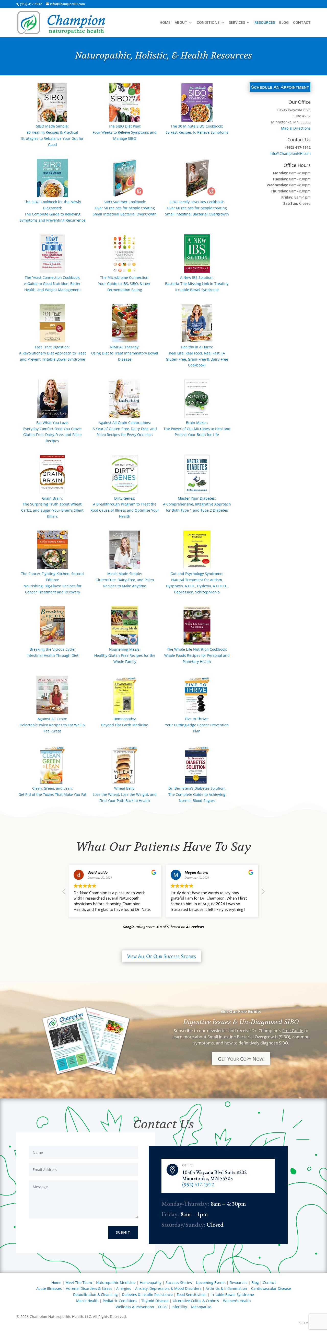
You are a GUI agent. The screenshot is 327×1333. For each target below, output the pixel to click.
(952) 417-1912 (198, 1184)
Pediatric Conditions (120, 1300)
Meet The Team (78, 1282)
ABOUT (181, 23)
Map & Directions (296, 128)
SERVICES (237, 23)
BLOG (284, 23)
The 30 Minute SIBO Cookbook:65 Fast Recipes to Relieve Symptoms (197, 129)
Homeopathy (150, 1282)
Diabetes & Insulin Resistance (147, 1294)
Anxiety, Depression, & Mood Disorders (168, 1288)
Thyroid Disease (155, 1300)
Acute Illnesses (49, 1288)
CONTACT (302, 23)
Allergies (123, 1288)
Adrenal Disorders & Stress (89, 1288)
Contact (269, 1282)
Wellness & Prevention (135, 1306)
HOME (165, 23)
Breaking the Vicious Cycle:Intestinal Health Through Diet (52, 652)
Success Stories (179, 1282)
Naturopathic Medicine (116, 1282)
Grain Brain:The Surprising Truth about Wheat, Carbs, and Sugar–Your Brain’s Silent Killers (52, 507)
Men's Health (87, 1300)
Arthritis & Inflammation (226, 1288)
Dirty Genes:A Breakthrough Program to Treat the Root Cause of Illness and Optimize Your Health (124, 507)
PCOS (162, 1306)
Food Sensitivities (191, 1294)
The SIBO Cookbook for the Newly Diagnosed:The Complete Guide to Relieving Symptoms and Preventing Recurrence (52, 210)
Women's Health (237, 1300)
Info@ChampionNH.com (290, 153)
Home (56, 1282)
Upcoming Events (211, 1282)
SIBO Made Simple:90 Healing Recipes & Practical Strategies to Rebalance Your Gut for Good (52, 135)
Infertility (179, 1306)
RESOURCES (264, 23)
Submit (123, 1232)
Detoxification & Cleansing (95, 1294)
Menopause (201, 1306)
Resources (238, 1282)
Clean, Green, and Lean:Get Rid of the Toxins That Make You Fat (52, 791)
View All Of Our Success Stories (161, 956)
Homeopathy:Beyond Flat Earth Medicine (124, 721)
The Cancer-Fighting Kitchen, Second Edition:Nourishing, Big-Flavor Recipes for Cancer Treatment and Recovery (52, 582)
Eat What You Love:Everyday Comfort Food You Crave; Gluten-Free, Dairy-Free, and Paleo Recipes (52, 431)
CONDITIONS (208, 23)
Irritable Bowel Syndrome (232, 1294)
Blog (255, 1282)
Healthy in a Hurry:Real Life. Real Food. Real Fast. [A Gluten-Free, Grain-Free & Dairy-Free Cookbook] (197, 355)
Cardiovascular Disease (271, 1288)
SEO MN (305, 1323)
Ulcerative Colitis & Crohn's (196, 1300)
